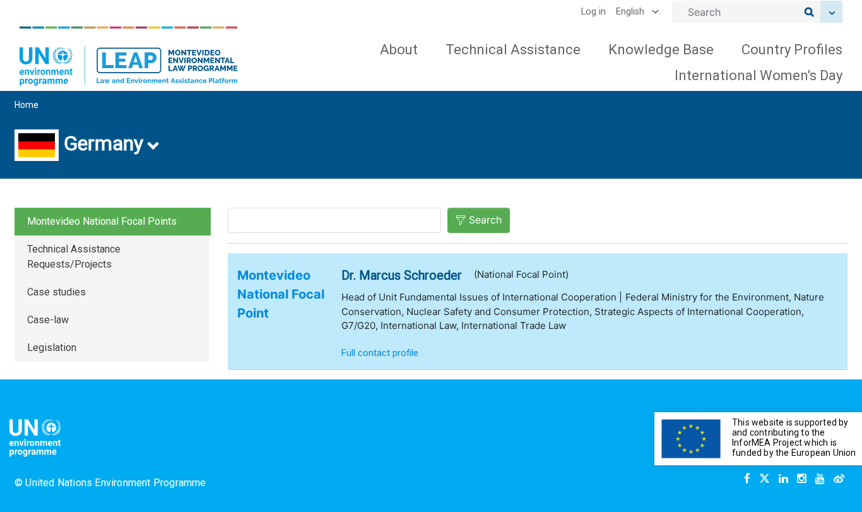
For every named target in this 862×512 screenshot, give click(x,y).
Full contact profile (379, 353)
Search (485, 219)
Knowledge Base (661, 49)
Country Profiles (791, 49)
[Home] (129, 56)
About (399, 49)
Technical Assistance (513, 49)
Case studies (56, 292)
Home (26, 105)
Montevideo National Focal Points (102, 221)
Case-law (48, 320)
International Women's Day (758, 75)
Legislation (51, 348)
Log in (593, 11)
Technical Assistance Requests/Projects (74, 256)
